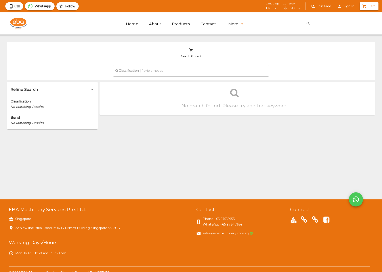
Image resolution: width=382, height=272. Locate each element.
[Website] (304, 220)
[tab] (191, 53)
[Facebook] (326, 220)
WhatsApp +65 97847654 (222, 224)
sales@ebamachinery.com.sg (226, 233)
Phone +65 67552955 (219, 219)
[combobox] (191, 71)
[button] (52, 89)
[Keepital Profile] (293, 220)
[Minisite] (315, 220)
